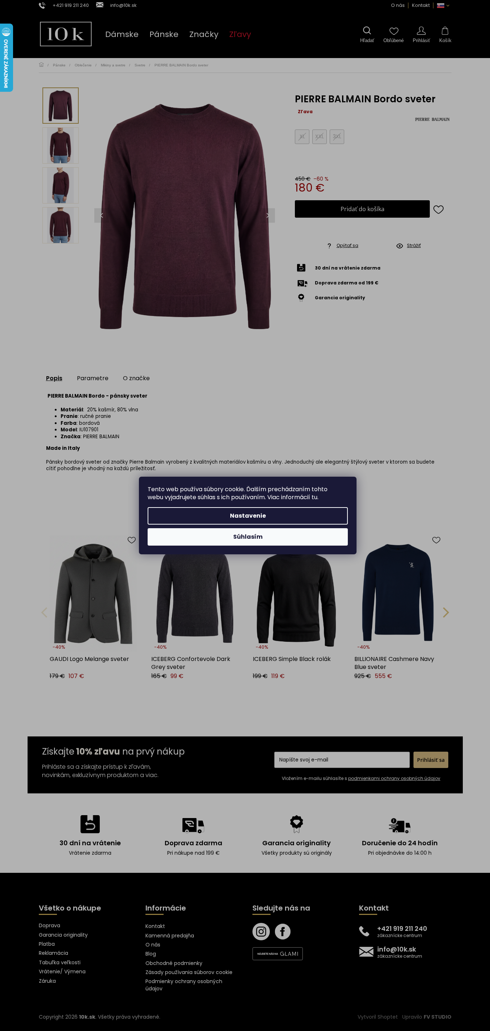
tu (314, 497)
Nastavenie (248, 516)
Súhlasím (248, 537)
